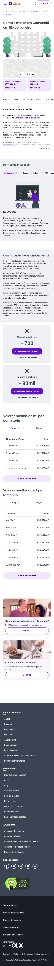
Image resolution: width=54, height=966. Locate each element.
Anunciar (27, 630)
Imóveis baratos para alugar (27, 351)
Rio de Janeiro (33, 118)
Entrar (46, 3)
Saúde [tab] (25, 173)
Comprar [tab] (15, 428)
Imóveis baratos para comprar (27, 391)
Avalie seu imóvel (27, 478)
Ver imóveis (10, 88)
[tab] (11, 100)
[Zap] (14, 4)
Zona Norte (19, 118)
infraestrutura (9, 145)
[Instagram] (35, 866)
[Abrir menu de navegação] (5, 4)
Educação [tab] (11, 173)
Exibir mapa (29, 74)
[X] (20, 866)
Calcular (27, 675)
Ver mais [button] (43, 149)
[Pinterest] (13, 866)
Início (5, 11)
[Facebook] (6, 866)
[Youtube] (27, 866)
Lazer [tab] (37, 173)
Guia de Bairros (18, 11)
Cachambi (7, 15)
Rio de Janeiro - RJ (37, 11)
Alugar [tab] (39, 428)
